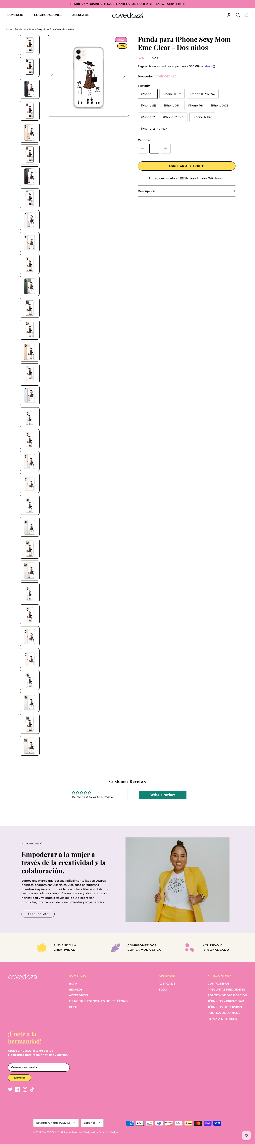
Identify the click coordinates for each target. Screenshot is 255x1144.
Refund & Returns (222, 1018)
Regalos (76, 989)
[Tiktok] (32, 1089)
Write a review (162, 795)
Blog (163, 989)
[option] (88, 75)
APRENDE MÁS (38, 913)
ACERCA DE (80, 15)
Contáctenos (219, 983)
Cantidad (144, 140)
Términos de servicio (225, 1007)
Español (89, 1122)
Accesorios (78, 995)
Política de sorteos (224, 1013)
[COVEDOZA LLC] (127, 15)
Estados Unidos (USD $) (53, 1122)
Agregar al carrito (187, 166)
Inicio (9, 29)
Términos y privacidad (226, 1001)
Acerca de (167, 983)
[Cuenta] (228, 15)
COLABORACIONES (48, 15)
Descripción (146, 191)
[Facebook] (17, 1089)
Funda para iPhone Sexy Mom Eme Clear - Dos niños (44, 29)
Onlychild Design (108, 1132)
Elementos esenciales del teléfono (98, 1001)
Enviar (19, 1077)
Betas (73, 1007)
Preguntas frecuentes (226, 989)
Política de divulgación (227, 995)
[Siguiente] (124, 75)
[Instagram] (25, 1089)
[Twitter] (10, 1089)
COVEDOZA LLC (165, 76)
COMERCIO (15, 15)
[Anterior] (52, 75)
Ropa (73, 983)
